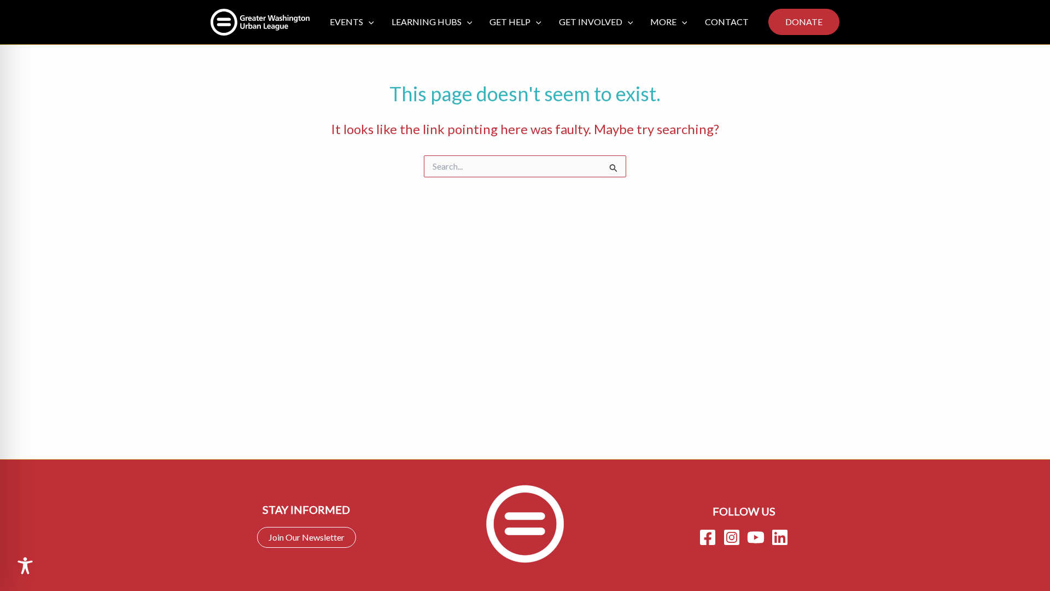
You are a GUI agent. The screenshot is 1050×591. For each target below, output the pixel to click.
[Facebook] (707, 537)
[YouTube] (756, 537)
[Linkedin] (780, 537)
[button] (368, 22)
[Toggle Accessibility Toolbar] (25, 566)
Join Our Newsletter (307, 537)
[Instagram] (731, 537)
